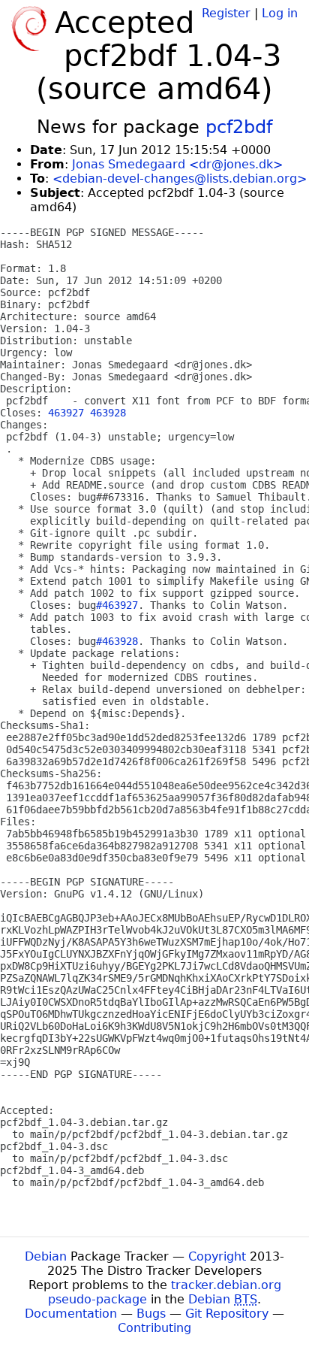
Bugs (151, 1313)
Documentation (71, 1313)
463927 (66, 413)
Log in (280, 13)
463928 (108, 413)
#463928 (117, 641)
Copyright (217, 1256)
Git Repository (226, 1313)
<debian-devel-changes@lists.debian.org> (179, 178)
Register (226, 13)
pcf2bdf (239, 127)
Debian (46, 1256)
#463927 (117, 605)
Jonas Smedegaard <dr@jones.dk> (177, 164)
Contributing (154, 1328)
